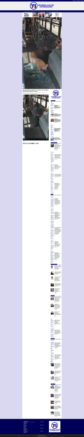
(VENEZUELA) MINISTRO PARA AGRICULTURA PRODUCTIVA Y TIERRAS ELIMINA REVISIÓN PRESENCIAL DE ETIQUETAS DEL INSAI (57, 129)
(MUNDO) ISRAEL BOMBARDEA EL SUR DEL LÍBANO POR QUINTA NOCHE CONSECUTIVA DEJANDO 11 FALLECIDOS (57, 186)
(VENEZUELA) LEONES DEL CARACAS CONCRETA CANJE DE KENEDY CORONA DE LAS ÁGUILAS (58, 379)
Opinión (36, 11)
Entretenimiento (48, 11)
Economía (39, 11)
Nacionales (26, 11)
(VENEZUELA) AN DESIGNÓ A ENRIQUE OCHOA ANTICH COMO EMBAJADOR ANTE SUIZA (57, 138)
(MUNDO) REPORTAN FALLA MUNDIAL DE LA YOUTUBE (58, 402)
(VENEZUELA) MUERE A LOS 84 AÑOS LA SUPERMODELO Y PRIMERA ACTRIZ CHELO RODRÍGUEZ (58, 279)
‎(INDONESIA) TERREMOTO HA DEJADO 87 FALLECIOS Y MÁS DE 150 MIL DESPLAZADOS (58, 167)
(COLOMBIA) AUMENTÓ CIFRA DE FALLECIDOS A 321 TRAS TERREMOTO (58, 175)
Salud (51, 11)
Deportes (44, 11)
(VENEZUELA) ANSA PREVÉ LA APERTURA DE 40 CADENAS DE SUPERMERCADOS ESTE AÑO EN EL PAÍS (58, 332)
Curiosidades (53, 11)
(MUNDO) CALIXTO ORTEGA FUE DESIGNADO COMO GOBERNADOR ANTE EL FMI (58, 314)
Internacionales (33, 11)
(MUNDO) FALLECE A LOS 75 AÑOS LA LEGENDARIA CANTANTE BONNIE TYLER (57, 290)
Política (41, 11)
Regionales (29, 11)
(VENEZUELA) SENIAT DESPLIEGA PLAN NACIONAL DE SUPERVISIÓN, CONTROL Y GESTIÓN (57, 322)
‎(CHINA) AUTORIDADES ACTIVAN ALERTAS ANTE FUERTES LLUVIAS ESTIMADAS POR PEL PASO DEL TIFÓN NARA (58, 156)
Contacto (57, 11)
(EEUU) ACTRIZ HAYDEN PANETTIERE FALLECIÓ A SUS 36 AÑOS (58, 273)
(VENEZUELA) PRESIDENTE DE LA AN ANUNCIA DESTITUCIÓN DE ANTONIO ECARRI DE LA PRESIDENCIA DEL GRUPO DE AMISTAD (57, 120)
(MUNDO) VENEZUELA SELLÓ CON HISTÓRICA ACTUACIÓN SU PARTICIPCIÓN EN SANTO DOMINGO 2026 (58, 357)
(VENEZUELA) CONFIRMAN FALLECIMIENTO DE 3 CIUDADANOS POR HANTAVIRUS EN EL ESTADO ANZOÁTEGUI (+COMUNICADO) (57, 201)
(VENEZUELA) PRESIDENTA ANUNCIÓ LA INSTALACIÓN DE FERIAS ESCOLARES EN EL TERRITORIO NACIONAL (57, 115)
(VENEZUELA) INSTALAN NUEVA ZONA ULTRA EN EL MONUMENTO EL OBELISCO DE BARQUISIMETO (58, 396)
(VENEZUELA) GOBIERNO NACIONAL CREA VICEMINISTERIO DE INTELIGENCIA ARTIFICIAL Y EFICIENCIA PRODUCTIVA (58, 388)
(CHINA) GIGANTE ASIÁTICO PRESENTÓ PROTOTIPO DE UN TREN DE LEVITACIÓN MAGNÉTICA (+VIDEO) (57, 414)
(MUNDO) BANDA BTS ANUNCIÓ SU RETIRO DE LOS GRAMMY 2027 (58, 284)
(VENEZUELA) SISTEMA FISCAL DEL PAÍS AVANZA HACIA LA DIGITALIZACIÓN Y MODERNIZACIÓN (58, 299)
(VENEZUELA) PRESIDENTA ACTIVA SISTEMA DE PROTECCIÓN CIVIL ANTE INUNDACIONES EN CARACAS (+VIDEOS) (57, 106)
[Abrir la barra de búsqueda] (59, 11)
